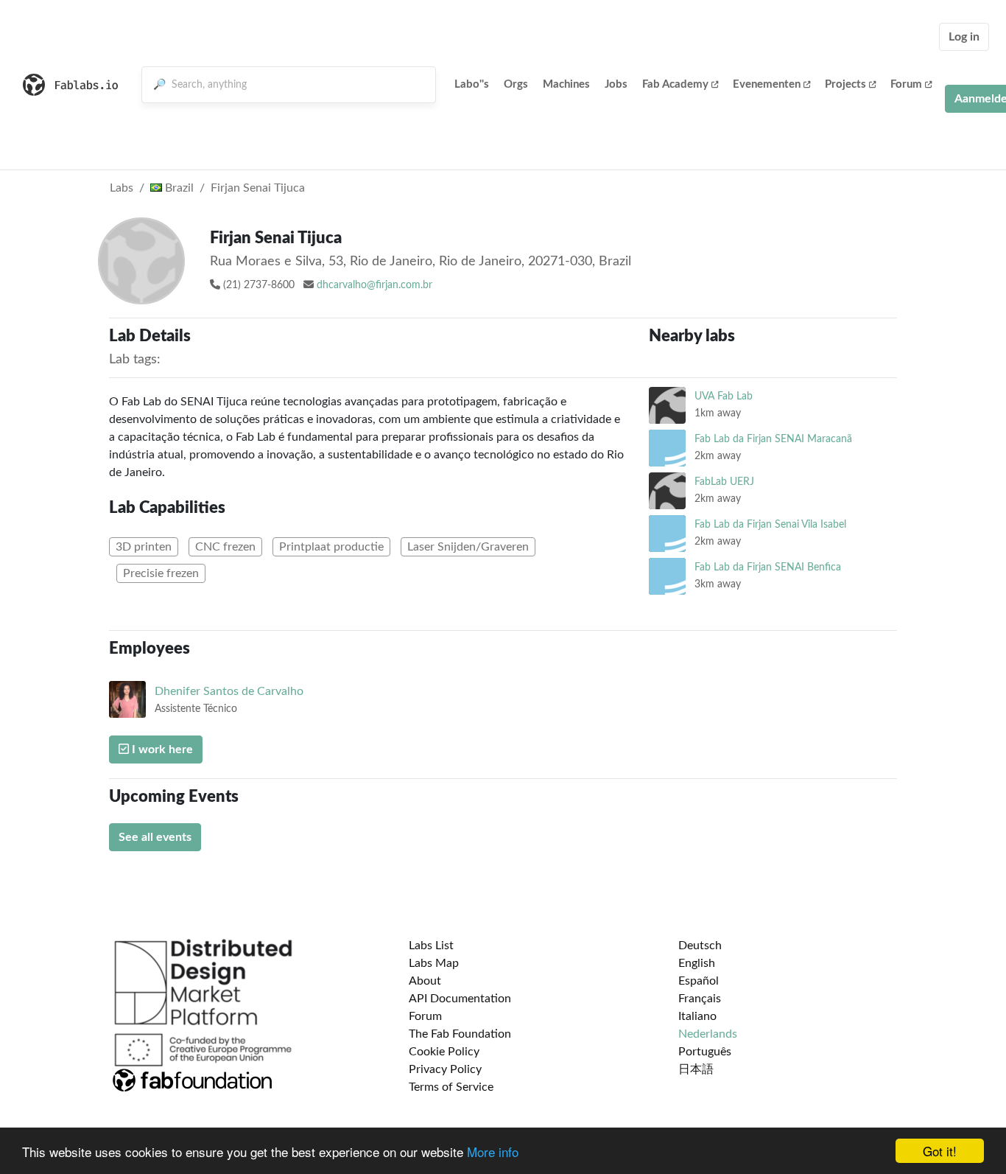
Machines (566, 84)
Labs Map (434, 963)
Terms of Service (451, 1087)
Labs (121, 188)
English (696, 963)
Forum (906, 84)
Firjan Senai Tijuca (258, 188)
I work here (161, 749)
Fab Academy (675, 84)
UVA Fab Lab (723, 396)
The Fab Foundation (460, 1034)
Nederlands (707, 1034)
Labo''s (471, 84)
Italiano (697, 1016)
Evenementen (767, 84)
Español (698, 981)
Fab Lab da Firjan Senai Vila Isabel (770, 524)
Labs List (431, 945)
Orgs (516, 84)
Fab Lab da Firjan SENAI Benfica (767, 567)
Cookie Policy (444, 1052)
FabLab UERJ (724, 481)
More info (492, 1151)
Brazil (178, 188)
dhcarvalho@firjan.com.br (374, 285)
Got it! (940, 1151)
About (425, 981)
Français (699, 998)
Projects (845, 84)
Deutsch (700, 945)
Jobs (616, 84)
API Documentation (460, 998)
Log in (964, 37)
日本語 (696, 1069)
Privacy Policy (445, 1069)
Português (704, 1052)
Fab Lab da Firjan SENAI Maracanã (773, 438)
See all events (155, 837)
